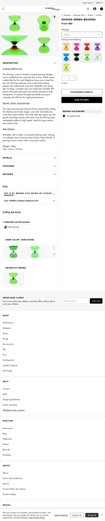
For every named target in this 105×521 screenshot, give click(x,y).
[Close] (101, 515)
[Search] (87, 8)
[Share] (54, 16)
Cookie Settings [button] (61, 515)
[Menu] (3, 8)
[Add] (64, 78)
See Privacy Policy (37, 517)
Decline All (76, 515)
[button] (101, 8)
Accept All (92, 515)
